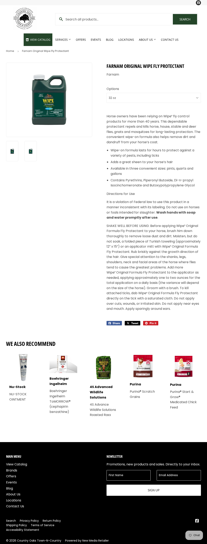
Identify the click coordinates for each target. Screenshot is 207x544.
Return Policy (52, 521)
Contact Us (169, 40)
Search (188, 19)
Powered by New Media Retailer (87, 541)
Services (62, 40)
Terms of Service (42, 525)
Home (10, 51)
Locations (126, 40)
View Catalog (39, 40)
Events (96, 40)
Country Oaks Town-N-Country (39, 541)
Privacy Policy (29, 521)
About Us (146, 40)
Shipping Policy (16, 525)
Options (113, 89)
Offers (81, 40)
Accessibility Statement (22, 530)
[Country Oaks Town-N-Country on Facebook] (197, 521)
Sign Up (153, 490)
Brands (11, 470)
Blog (109, 40)
